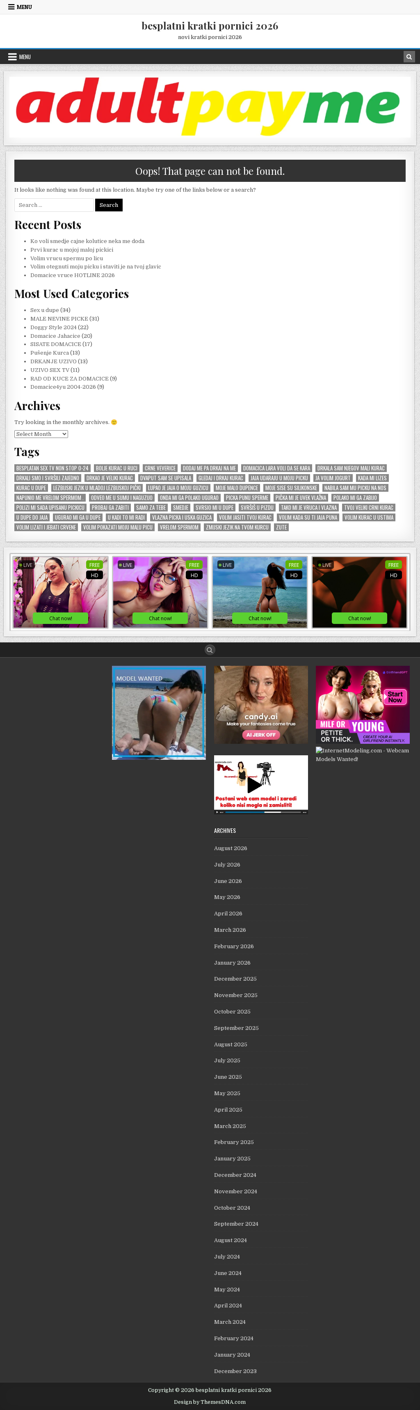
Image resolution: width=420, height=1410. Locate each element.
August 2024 (230, 1240)
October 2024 (232, 1208)
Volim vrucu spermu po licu (66, 258)
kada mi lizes (372, 478)
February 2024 (233, 1338)
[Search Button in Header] (409, 56)
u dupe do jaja (32, 517)
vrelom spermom (179, 527)
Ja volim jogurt (333, 478)
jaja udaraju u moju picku (279, 478)
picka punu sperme (247, 498)
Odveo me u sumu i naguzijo (122, 498)
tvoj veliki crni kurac (368, 507)
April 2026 (228, 913)
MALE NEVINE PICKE (59, 319)
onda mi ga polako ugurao (189, 498)
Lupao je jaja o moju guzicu (178, 488)
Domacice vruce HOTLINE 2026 (72, 275)
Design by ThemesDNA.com (210, 1402)
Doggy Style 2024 (53, 327)
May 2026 (227, 897)
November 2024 (235, 1191)
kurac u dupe (31, 488)
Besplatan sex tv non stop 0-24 (52, 468)
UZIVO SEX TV (49, 370)
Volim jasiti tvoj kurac (245, 517)
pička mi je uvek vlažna (301, 498)
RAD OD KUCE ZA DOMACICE (69, 379)
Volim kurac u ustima (369, 517)
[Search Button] (210, 649)
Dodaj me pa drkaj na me (209, 468)
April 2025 (228, 1110)
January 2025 (232, 1159)
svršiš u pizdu (257, 507)
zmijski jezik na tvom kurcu (237, 527)
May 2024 (227, 1289)
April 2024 (228, 1305)
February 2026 (234, 946)
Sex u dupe (44, 310)
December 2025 (235, 979)
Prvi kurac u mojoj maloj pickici (71, 250)
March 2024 (230, 1322)
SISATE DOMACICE (55, 344)
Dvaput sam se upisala (165, 478)
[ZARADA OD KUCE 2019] (261, 812)
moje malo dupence (237, 488)
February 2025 (234, 1142)
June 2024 (228, 1273)
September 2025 (236, 1028)
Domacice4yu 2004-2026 (63, 387)
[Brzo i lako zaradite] (159, 758)
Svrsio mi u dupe (214, 507)
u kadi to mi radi (126, 517)
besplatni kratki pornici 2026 (210, 25)
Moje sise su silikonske (291, 488)
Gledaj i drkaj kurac (221, 478)
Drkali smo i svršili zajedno (47, 478)
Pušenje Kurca (49, 353)
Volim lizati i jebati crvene (46, 527)
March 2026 (230, 930)
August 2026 (230, 848)
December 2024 (235, 1175)
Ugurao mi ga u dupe (77, 517)
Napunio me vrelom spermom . (50, 498)
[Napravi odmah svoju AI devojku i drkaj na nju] (261, 742)
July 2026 (227, 865)
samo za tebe (151, 507)
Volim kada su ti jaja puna (308, 517)
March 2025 (230, 1126)
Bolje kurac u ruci (116, 468)
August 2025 (230, 1044)
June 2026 (228, 881)
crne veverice (160, 468)
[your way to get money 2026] (210, 136)
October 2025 (232, 1012)
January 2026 (232, 963)
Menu (24, 7)
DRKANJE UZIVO (53, 361)
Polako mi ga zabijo (355, 498)
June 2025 (228, 1077)
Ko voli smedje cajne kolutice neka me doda (87, 241)
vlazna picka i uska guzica (182, 517)
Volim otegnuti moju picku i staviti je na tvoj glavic (95, 267)
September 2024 (236, 1224)
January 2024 (232, 1355)
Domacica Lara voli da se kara (276, 468)
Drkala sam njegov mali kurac (351, 468)
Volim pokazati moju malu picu (118, 527)
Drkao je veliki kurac (110, 478)
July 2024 (227, 1257)
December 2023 (235, 1371)
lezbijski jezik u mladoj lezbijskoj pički (97, 488)
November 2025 (236, 995)
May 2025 (227, 1093)
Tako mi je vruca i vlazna (309, 507)
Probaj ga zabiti (110, 507)
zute (281, 527)
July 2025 (227, 1060)
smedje (180, 507)
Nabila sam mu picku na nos (355, 488)
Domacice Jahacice (55, 336)
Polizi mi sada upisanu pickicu (50, 507)
